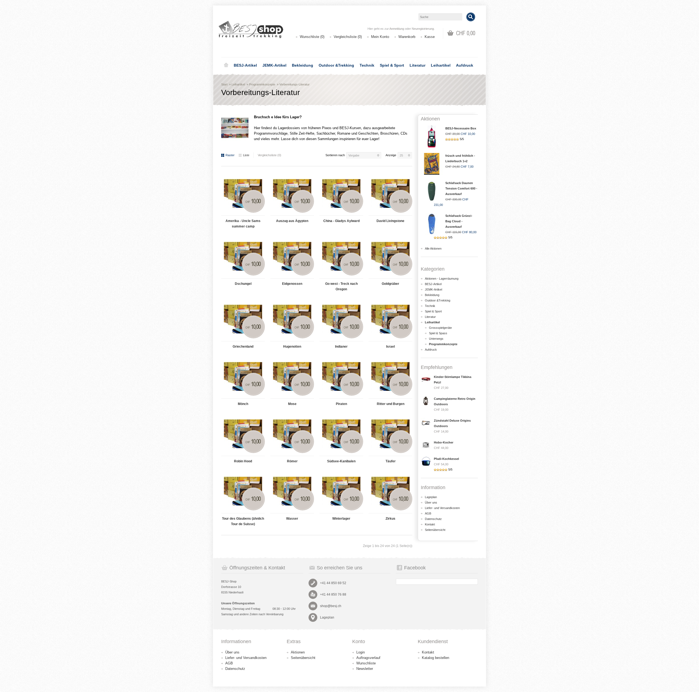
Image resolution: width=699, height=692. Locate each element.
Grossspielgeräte (440, 327)
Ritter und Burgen (390, 404)
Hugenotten (292, 346)
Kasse (430, 37)
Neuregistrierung (423, 28)
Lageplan (431, 497)
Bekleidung (302, 65)
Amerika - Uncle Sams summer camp (243, 223)
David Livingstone (390, 221)
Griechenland (243, 346)
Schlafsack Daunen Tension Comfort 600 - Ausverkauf (461, 188)
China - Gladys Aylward (341, 221)
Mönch (243, 404)
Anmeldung (396, 28)
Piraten (341, 404)
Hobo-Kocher (443, 442)
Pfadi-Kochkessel (446, 458)
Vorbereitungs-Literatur (294, 84)
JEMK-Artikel (274, 65)
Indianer (341, 346)
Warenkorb (406, 37)
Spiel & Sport (392, 65)
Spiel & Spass (438, 333)
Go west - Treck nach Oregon (341, 286)
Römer (292, 461)
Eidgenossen (292, 284)
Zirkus (390, 519)
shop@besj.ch (330, 606)
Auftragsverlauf (368, 658)
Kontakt (430, 524)
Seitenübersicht (435, 529)
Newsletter (364, 669)
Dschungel (243, 284)
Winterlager (341, 519)
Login (360, 652)
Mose (292, 404)
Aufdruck (464, 65)
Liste (246, 155)
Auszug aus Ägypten (292, 221)
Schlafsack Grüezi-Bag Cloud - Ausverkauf (458, 221)
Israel (390, 346)
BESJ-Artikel (245, 65)
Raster (230, 155)
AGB (428, 513)
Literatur (417, 65)
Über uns (431, 502)
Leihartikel (441, 65)
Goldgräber (390, 284)
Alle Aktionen (433, 248)
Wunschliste (366, 663)
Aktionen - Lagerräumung (441, 278)
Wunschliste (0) (312, 37)
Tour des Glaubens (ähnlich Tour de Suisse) (243, 521)
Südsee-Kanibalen (341, 461)
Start (224, 84)
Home (226, 65)
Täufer (391, 461)
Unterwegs (436, 338)
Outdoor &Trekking (336, 65)
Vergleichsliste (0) (348, 37)
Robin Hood (243, 461)
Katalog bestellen (435, 658)
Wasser (292, 519)
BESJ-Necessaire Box (460, 128)
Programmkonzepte (262, 84)
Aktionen (298, 652)
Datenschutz (433, 519)
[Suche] (470, 17)
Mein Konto (380, 37)
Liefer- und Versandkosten (442, 508)
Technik (367, 65)
